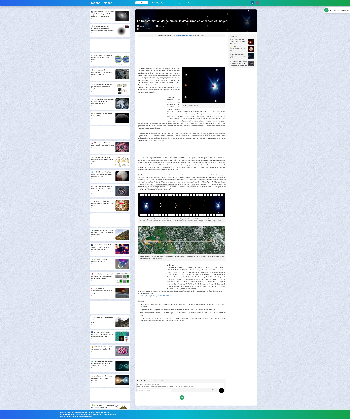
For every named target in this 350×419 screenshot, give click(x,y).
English (69, 416)
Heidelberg (158, 189)
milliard (142, 160)
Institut (193, 184)
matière (167, 68)
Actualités (141, 3)
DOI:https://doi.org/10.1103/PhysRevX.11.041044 (154, 296)
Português (88, 416)
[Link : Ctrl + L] (162, 380)
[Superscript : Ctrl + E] (155, 380)
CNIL (85, 412)
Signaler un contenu (110, 414)
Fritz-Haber (190, 187)
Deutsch (75, 416)
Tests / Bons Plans (159, 3)
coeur (179, 114)
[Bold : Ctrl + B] (144, 380)
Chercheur (154, 304)
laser (166, 158)
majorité (202, 114)
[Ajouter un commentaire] (182, 397)
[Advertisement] (110, 45)
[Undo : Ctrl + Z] (137, 380)
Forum (191, 3)
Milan (140, 187)
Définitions (177, 3)
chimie (207, 133)
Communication (168, 310)
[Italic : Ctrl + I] (148, 380)
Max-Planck (208, 187)
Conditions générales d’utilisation (91, 414)
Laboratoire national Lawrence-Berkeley (163, 184)
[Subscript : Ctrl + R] (158, 380)
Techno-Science (101, 3)
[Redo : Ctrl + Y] (141, 380)
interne (177, 109)
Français (62, 416)
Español (81, 416)
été (145, 167)
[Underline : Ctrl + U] (151, 380)
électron (180, 116)
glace (140, 126)
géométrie (222, 167)
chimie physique (161, 80)
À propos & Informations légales (70, 414)
